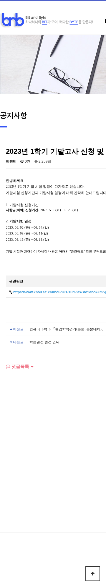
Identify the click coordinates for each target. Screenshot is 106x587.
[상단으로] (92, 573)
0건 (27, 161)
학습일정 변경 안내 (44, 342)
